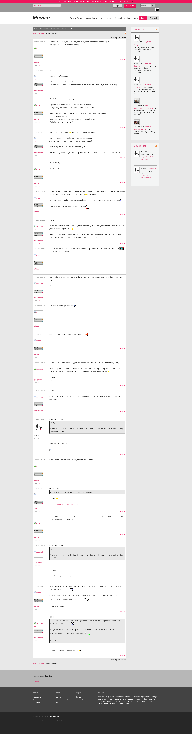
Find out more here (123, 1)
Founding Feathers (141, 129)
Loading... (38, 681)
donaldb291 (148, 84)
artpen (36, 62)
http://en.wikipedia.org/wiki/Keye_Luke (63, 504)
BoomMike (148, 126)
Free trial (153, 18)
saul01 (146, 105)
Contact (35, 700)
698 (39, 382)
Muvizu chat (140, 145)
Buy (142, 18)
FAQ (71, 29)
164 (39, 93)
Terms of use (81, 700)
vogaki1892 (148, 42)
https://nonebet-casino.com (147, 158)
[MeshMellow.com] (52, 716)
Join (130, 6)
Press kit (58, 697)
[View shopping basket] (157, 9)
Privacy (79, 697)
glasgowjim (38, 379)
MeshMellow (37, 697)
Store (102, 18)
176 (39, 442)
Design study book (141, 45)
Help (134, 18)
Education (36, 703)
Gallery (109, 18)
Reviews (58, 703)
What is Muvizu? (76, 18)
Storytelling (138, 87)
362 (39, 65)
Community (119, 18)
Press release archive (62, 700)
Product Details (91, 18)
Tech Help (41, 33)
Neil (35, 509)
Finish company (140, 66)
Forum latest (140, 29)
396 (39, 511)
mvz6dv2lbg (152, 152)
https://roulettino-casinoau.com (147, 176)
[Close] (132, 1)
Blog (128, 18)
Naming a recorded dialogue (144, 108)
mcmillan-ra (38, 91)
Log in (117, 6)
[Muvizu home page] (41, 16)
